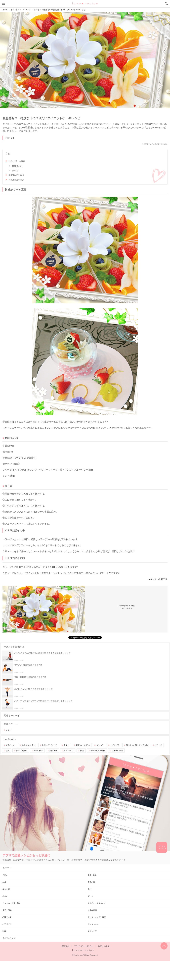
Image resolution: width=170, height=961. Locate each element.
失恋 (82, 751)
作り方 (15, 171)
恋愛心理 (91, 882)
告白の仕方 (38, 751)
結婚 (4, 882)
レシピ (8, 730)
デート (90, 896)
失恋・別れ (92, 875)
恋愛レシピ (85, 3)
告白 (89, 889)
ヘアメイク (7, 924)
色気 (7, 751)
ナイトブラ (114, 745)
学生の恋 (6, 889)
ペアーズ (158, 745)
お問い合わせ (104, 946)
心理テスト (7, 917)
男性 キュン (69, 751)
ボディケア (92, 931)
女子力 (66, 745)
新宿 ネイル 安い (83, 745)
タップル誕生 (21, 751)
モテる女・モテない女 (97, 903)
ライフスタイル (8, 938)
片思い (5, 875)
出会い (5, 896)
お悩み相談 (92, 910)
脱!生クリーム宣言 (17, 161)
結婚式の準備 (117, 751)
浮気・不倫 (7, 910)
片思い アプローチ (49, 745)
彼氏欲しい (10, 745)
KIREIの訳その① (16, 175)
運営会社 (66, 946)
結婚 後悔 (53, 751)
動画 (4, 931)
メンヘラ (100, 745)
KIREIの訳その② (16, 180)
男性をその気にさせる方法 (137, 745)
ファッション (93, 924)
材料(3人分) (17, 166)
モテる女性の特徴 (97, 751)
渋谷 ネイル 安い (28, 745)
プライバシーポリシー (84, 946)
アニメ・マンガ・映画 (97, 917)
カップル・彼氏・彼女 (11, 903)
